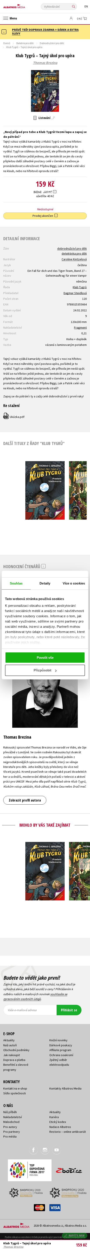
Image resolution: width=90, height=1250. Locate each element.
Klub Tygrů (80, 287)
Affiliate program (60, 1050)
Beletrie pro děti (25, 43)
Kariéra (54, 1117)
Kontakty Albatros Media (65, 1088)
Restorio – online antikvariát (67, 1132)
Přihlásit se (69, 1010)
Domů (6, 43)
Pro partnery (11, 1132)
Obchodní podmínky (16, 1050)
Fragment (80, 327)
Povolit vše (45, 657)
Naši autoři (10, 1045)
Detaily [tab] (45, 583)
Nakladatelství (12, 1117)
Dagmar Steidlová (75, 293)
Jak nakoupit (11, 1055)
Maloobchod (11, 1122)
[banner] (23, 5)
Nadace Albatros (60, 1127)
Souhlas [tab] (16, 583)
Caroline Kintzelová (74, 259)
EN (86, 6)
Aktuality (9, 1040)
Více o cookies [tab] (74, 583)
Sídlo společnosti (14, 1093)
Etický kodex (57, 1122)
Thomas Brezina (45, 63)
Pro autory (10, 1127)
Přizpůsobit (42, 670)
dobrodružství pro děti (72, 248)
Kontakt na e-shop (15, 1088)
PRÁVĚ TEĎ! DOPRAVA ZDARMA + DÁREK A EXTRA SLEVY (45, 31)
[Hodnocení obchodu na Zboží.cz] (69, 1169)
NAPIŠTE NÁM (77, 1235)
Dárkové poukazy (60, 1045)
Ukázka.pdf (14, 417)
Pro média (10, 1136)
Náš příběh (10, 1112)
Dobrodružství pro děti (52, 43)
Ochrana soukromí (61, 1055)
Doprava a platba (14, 1060)
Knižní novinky (58, 1040)
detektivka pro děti (74, 253)
